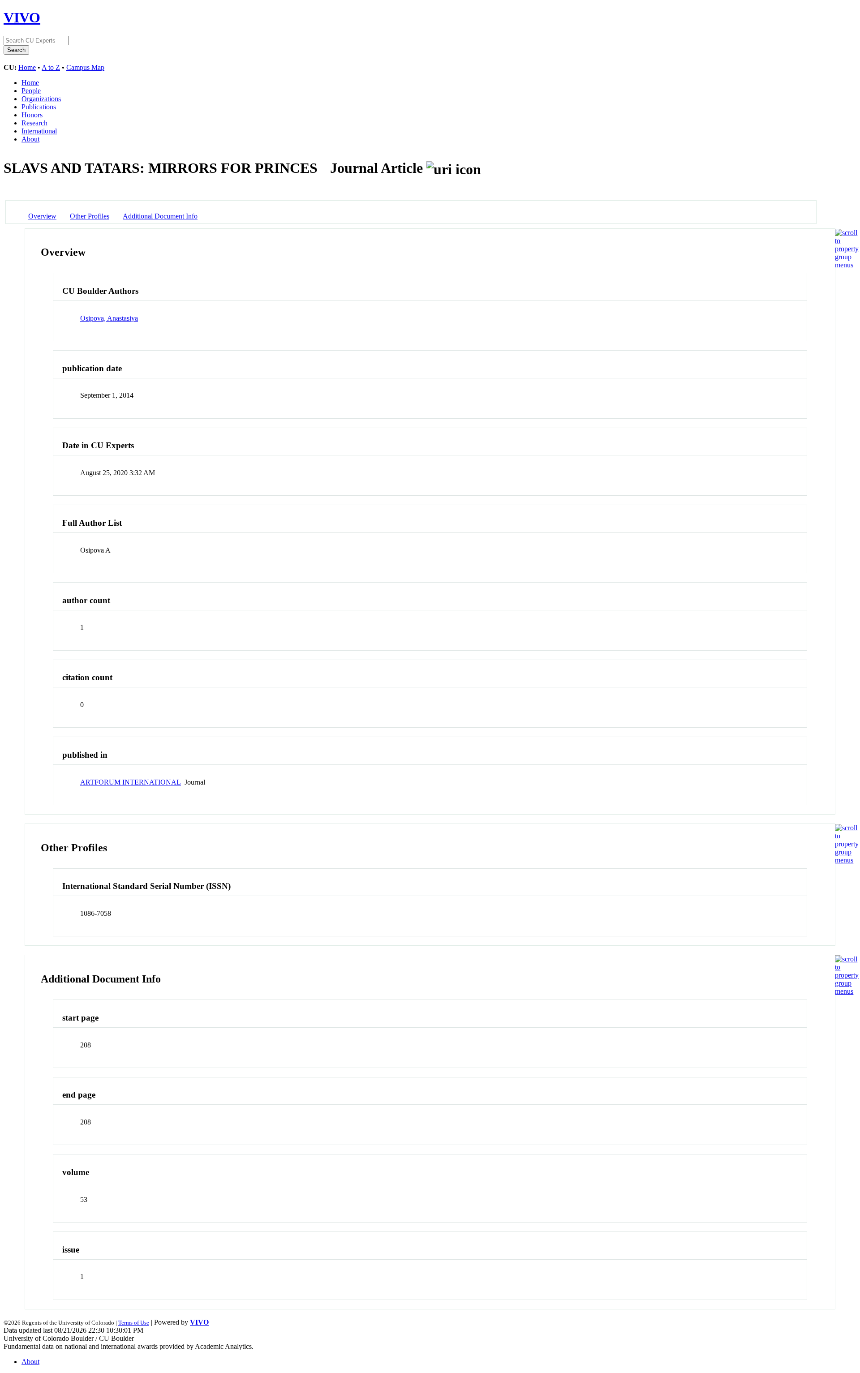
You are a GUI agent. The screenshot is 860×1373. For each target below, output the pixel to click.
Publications (39, 107)
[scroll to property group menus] (847, 265)
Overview (42, 216)
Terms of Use (133, 1322)
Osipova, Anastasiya (109, 318)
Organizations (41, 99)
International (39, 131)
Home (27, 67)
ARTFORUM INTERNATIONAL (130, 782)
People (31, 90)
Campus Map (85, 67)
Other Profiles (89, 216)
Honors (32, 115)
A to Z (51, 67)
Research (34, 123)
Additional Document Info (160, 216)
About (30, 139)
